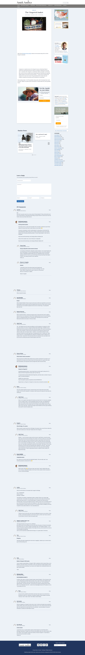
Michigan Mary (20, 574)
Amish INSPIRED (57, 149)
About (18, 6)
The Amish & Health (57, 163)
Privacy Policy (35, 650)
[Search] (65, 645)
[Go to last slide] (19, 143)
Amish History (56, 145)
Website (42, 197)
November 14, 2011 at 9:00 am (21, 324)
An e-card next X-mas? (41, 134)
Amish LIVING (56, 152)
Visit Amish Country (57, 165)
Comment (19, 184)
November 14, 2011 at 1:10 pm (22, 367)
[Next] (49, 143)
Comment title (20, 180)
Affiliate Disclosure (49, 650)
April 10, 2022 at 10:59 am (22, 591)
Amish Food (56, 143)
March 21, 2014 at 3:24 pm (24, 263)
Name (18, 197)
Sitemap (43, 650)
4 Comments (38, 137)
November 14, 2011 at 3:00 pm (22, 466)
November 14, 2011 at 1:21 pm (21, 455)
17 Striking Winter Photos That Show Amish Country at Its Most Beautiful (25, 146)
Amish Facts (56, 142)
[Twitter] (44, 645)
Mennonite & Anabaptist (58, 160)
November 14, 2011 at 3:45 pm (23, 398)
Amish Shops (56, 153)
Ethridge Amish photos (26, 53)
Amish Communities (58, 137)
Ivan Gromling (20, 297)
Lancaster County (57, 159)
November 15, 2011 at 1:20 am (21, 536)
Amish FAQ (33, 5)
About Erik (66, 52)
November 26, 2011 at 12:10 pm (24, 246)
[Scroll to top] (83, 651)
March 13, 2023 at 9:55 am (21, 625)
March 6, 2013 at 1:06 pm (20, 575)
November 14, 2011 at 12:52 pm (21, 387)
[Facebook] (41, 645)
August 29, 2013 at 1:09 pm (21, 602)
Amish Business (57, 136)
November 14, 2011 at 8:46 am (21, 298)
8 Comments (21, 150)
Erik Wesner (28, 14)
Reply (50, 221)
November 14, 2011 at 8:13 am (21, 210)
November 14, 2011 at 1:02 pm (21, 424)
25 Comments (40, 14)
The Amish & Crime (57, 162)
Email (30, 197)
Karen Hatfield (20, 454)
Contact (39, 650)
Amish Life (34, 10)
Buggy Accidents (57, 156)
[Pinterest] (46, 645)
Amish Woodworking (58, 155)
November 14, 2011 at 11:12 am (21, 354)
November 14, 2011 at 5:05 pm (21, 488)
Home (18, 5)
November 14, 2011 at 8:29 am (22, 222)
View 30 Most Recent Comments (61, 130)
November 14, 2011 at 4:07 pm (22, 435)
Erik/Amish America (22, 221)
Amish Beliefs (56, 135)
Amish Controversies (58, 139)
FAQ (61, 97)
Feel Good (56, 158)
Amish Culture (56, 140)
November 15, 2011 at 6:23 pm (22, 511)
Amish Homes (56, 146)
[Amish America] (24, 2)
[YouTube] (38, 645)
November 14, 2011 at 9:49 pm (21, 521)
